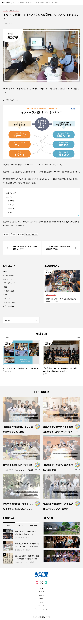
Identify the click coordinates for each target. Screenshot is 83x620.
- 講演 (5, 287)
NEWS (5, 271)
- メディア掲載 (8, 275)
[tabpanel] (62, 286)
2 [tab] (61, 289)
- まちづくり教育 (9, 302)
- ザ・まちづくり (9, 283)
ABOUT (41, 592)
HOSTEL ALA (41, 605)
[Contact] (46, 582)
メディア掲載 (30, 562)
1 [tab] (60, 289)
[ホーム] (3, 2)
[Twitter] (41, 582)
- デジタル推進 (8, 306)
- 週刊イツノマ (8, 279)
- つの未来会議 (8, 291)
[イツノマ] (41, 574)
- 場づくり (7, 298)
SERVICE (41, 595)
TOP (41, 588)
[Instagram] (37, 582)
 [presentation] (79, 337)
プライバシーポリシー (41, 609)
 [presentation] (7, 337)
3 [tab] (63, 289)
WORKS (6, 294)
